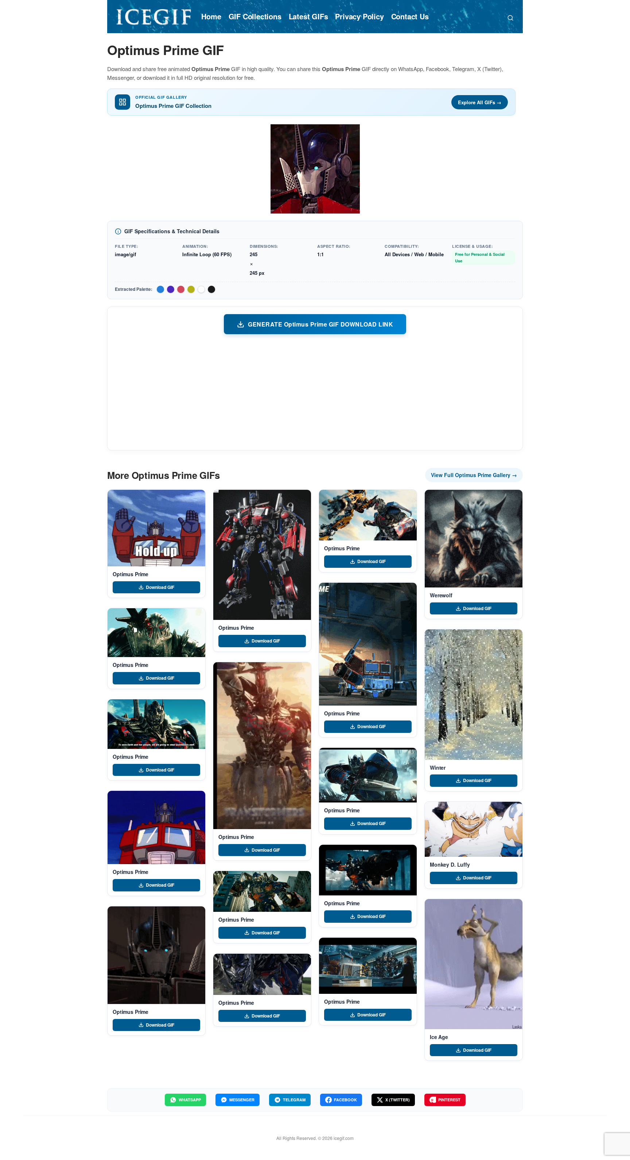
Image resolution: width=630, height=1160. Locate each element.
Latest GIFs (308, 16)
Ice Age (439, 1036)
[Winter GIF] (473, 694)
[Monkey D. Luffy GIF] (473, 829)
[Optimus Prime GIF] (156, 528)
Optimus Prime (130, 574)
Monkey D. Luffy (450, 864)
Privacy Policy (359, 16)
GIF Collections (255, 16)
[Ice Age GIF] (473, 964)
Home (211, 16)
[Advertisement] (315, 392)
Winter (438, 767)
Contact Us (410, 16)
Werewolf (441, 595)
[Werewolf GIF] (473, 538)
